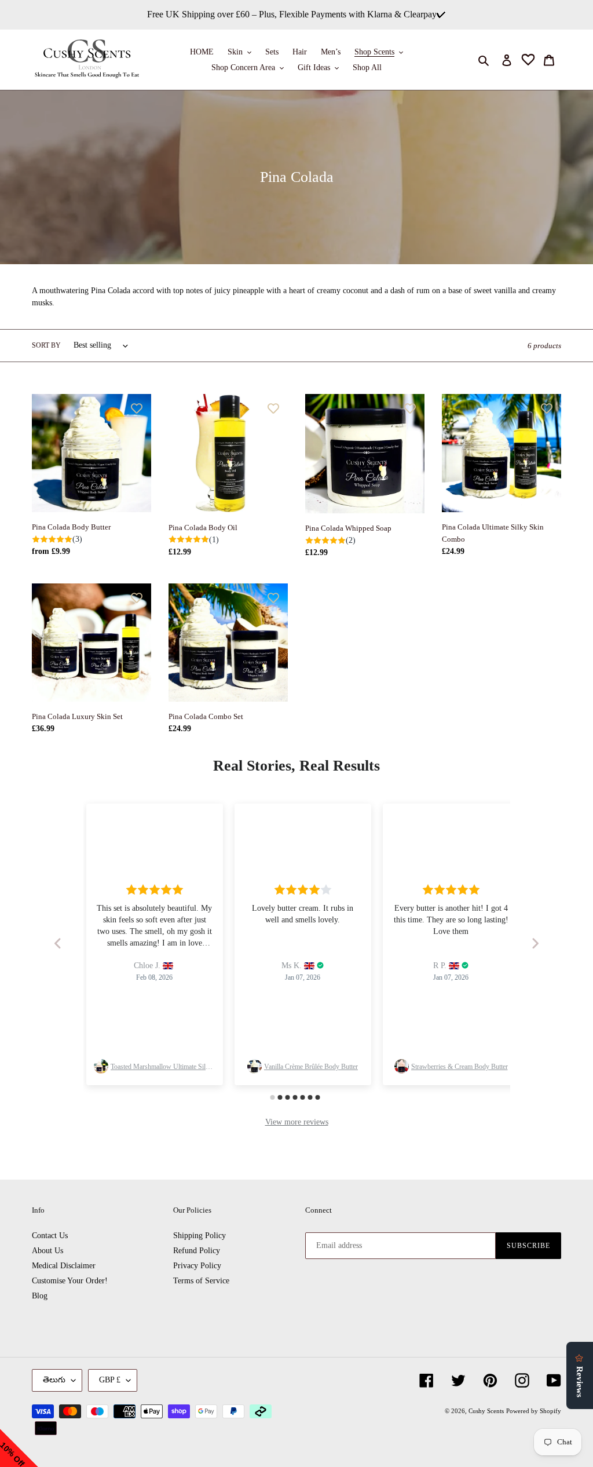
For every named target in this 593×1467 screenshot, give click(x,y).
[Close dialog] (412, 654)
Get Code (296, 777)
